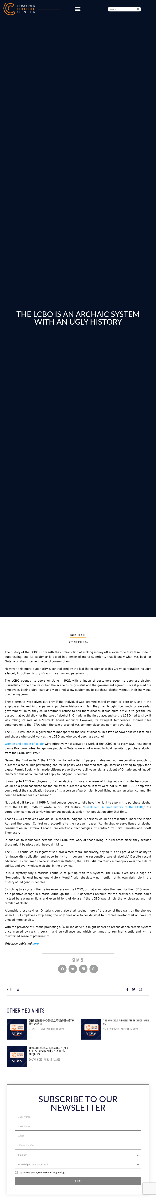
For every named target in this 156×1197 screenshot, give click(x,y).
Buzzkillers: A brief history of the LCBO (113, 807)
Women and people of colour (24, 744)
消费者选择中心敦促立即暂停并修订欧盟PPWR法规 (51, 1022)
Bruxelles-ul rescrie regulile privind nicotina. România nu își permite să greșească (48, 1051)
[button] (78, 9)
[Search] (139, 9)
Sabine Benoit (78, 635)
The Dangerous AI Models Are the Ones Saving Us (126, 1022)
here (35, 944)
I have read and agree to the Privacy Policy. (41, 1172)
